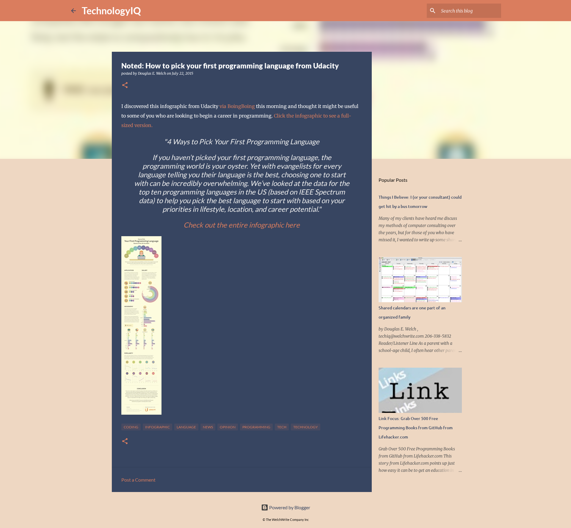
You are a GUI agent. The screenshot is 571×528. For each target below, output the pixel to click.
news (208, 427)
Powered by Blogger (289, 507)
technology (305, 427)
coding (131, 427)
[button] (124, 86)
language (186, 427)
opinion (228, 427)
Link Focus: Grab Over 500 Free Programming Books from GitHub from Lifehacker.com (416, 428)
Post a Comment (138, 479)
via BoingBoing (237, 106)
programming (256, 427)
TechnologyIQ (111, 10)
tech (281, 427)
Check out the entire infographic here (241, 224)
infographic (157, 427)
